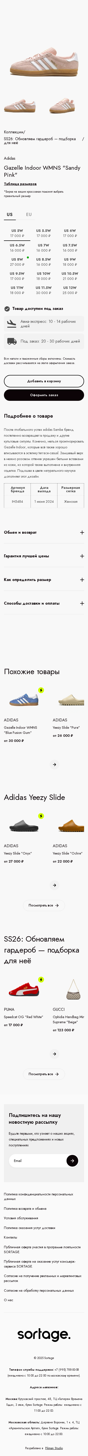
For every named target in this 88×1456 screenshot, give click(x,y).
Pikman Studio (54, 1448)
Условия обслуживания (21, 1218)
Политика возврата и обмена (25, 1208)
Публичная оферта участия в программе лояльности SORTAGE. (42, 1249)
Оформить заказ (44, 395)
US (9, 214)
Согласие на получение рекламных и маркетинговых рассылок (42, 1278)
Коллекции (13, 132)
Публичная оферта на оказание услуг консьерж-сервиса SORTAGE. (40, 1264)
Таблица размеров (20, 183)
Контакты (10, 1237)
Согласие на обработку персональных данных (39, 1290)
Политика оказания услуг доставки (29, 1228)
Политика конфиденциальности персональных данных (38, 1196)
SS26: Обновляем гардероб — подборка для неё (40, 141)
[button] (54, 764)
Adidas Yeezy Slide (34, 797)
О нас (8, 1300)
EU (29, 214)
